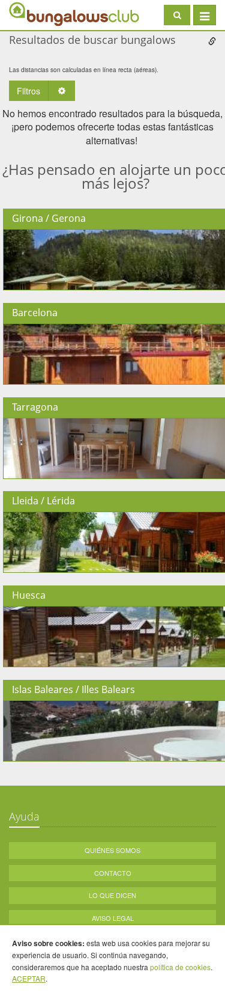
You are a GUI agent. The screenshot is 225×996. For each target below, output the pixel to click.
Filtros (28, 91)
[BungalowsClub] (39, 13)
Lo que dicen (112, 895)
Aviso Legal (113, 918)
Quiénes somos (112, 850)
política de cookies (180, 967)
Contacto (112, 873)
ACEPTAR (29, 978)
